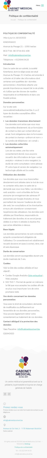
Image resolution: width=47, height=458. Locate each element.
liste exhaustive (35, 275)
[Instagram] (9, 394)
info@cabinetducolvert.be (19, 55)
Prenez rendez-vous (13, 407)
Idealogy (27, 444)
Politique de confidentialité (23, 447)
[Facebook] (5, 394)
